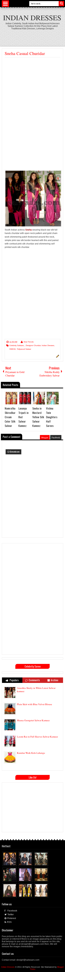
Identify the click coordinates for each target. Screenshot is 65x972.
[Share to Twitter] (10, 862)
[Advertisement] (32, 91)
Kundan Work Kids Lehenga (31, 752)
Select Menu (5, 3)
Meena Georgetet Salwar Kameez (33, 720)
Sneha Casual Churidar (25, 53)
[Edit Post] (57, 357)
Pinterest (11, 918)
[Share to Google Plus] (14, 862)
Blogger (44, 437)
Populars (14, 680)
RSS (9, 922)
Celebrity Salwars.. (17, 345)
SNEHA (12, 349)
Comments (34, 680)
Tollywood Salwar (24, 349)
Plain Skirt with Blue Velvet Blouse (34, 704)
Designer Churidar (33, 345)
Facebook (56, 437)
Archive (54, 680)
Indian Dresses (32, 17)
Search (61, 3)
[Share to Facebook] (7, 862)
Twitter (10, 914)
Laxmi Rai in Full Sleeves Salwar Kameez (37, 736)
